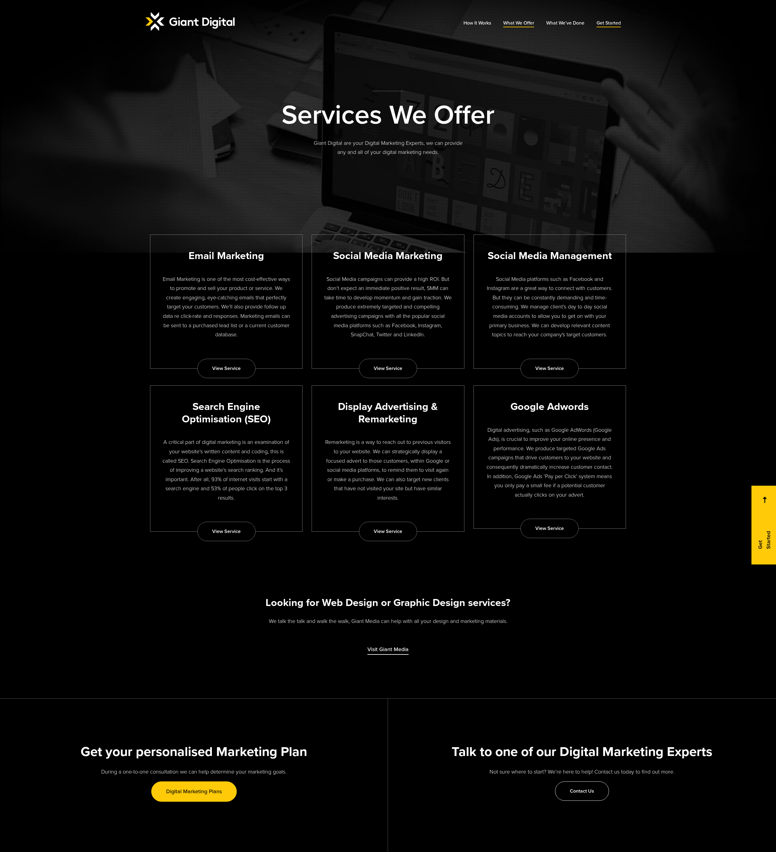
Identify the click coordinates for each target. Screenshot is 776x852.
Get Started (609, 23)
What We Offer (518, 23)
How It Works (477, 23)
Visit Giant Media (388, 649)
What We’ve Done (565, 23)
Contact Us (582, 791)
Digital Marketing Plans (194, 791)
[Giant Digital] (190, 21)
